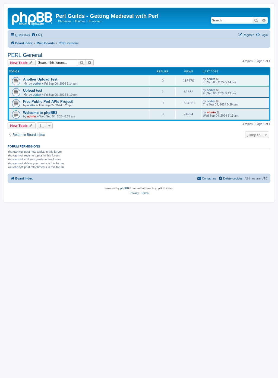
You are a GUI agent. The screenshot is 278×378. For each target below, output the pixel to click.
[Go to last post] (217, 79)
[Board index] (32, 17)
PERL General (25, 55)
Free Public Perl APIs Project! (48, 102)
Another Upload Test (40, 79)
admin (31, 116)
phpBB (124, 188)
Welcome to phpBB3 (40, 113)
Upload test (32, 90)
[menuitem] (36, 35)
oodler (37, 83)
